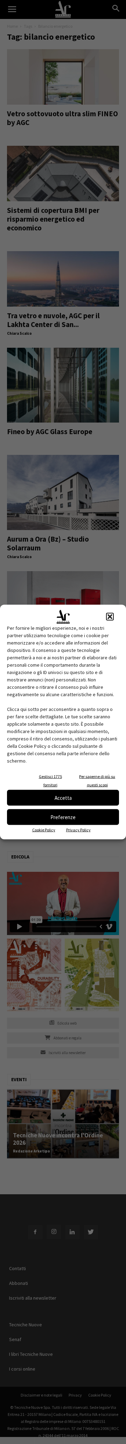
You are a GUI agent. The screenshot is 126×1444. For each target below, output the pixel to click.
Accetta (63, 797)
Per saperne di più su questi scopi (97, 781)
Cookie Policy (43, 829)
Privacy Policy (78, 829)
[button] (109, 616)
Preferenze (63, 817)
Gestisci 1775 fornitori (50, 781)
